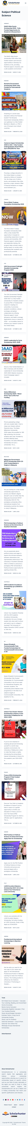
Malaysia (6, 456)
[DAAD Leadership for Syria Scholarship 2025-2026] (14, 354)
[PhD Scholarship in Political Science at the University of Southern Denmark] (14, 538)
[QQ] (24, 1099)
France (6, 772)
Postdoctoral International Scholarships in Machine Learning (13, 941)
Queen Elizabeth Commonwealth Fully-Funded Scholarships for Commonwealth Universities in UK (13, 648)
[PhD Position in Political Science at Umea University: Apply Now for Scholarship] (14, 850)
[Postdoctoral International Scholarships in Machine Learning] (14, 954)
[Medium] (17, 1099)
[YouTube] (12, 1099)
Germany (6, 23)
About (15, 1104)
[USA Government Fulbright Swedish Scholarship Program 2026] (14, 282)
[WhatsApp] (10, 1099)
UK (4, 641)
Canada (6, 199)
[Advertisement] (14, 1050)
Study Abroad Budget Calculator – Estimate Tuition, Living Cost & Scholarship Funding (12, 1015)
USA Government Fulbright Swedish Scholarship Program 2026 (13, 268)
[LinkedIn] (19, 1099)
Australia (6, 581)
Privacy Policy (8, 1104)
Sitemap (14, 1107)
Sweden (6, 831)
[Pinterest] (22, 1099)
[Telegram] (15, 1099)
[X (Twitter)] (5, 1099)
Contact (21, 1104)
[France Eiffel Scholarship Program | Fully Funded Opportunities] (14, 790)
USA (5, 140)
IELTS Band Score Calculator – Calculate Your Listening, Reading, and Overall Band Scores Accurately (14, 1003)
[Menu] (25, 3)
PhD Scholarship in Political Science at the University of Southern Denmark (13, 525)
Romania (6, 80)
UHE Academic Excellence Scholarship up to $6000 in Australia (13, 586)
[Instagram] (8, 1099)
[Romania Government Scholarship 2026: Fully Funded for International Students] (14, 101)
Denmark (6, 520)
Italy (5, 883)
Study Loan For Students (9, 1019)
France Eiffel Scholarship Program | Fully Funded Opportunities (12, 777)
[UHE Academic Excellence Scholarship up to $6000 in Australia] (14, 600)
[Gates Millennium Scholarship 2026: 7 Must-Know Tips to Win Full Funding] (14, 409)
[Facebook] (3, 1099)
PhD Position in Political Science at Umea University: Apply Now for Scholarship (13, 836)
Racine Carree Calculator (9, 1007)
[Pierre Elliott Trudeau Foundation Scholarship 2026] (14, 216)
